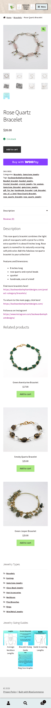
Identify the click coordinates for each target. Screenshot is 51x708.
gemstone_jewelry (30, 187)
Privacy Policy (10, 691)
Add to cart (12, 149)
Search (25, 703)
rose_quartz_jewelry (32, 197)
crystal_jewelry (25, 184)
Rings (8, 607)
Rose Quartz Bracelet (26, 193)
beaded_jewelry (26, 181)
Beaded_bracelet (10, 181)
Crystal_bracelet (10, 184)
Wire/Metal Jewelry (14, 611)
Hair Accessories (13, 592)
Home (9, 17)
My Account (8, 703)
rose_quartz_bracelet (12, 197)
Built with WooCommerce (31, 691)
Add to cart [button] (25, 394)
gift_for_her (8, 190)
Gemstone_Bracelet (12, 187)
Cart (39, 701)
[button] (43, 29)
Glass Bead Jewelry (14, 588)
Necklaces (10, 597)
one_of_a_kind (9, 193)
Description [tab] (9, 210)
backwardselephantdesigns (20, 177)
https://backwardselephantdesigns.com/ (23, 303)
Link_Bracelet (40, 190)
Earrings (10, 578)
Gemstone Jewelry (31, 174)
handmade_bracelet (24, 190)
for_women (38, 184)
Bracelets (18, 17)
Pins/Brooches (12, 602)
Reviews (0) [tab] (8, 219)
